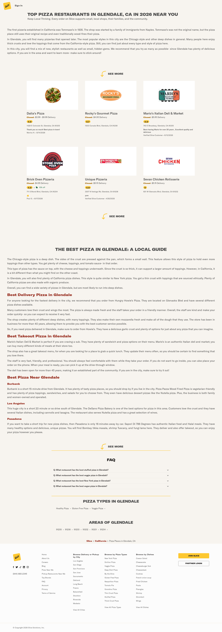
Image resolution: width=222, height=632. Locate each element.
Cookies (139, 574)
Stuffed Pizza (110, 597)
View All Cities (79, 610)
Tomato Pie (109, 585)
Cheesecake (141, 562)
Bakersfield (77, 592)
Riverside (77, 599)
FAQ (43, 581)
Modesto (76, 603)
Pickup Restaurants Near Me (53, 574)
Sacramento (78, 576)
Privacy (45, 589)
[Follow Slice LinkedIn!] (24, 567)
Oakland (76, 580)
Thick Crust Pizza (112, 601)
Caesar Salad (141, 558)
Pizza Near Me (47, 570)
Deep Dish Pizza (111, 570)
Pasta (138, 585)
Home (44, 554)
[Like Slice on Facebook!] (13, 567)
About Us (45, 558)
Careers (45, 562)
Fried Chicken (141, 581)
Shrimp (139, 593)
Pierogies (140, 589)
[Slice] (7, 6)
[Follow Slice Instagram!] (28, 567)
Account (45, 585)
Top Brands (46, 578)
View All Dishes (142, 607)
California (100, 541)
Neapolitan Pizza (111, 581)
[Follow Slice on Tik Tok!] (20, 567)
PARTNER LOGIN (193, 563)
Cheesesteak (141, 570)
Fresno (76, 588)
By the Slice (109, 574)
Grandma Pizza (111, 589)
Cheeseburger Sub (143, 566)
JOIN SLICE (193, 556)
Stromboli (140, 597)
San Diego (77, 565)
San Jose (76, 572)
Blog (43, 566)
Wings (138, 601)
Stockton (77, 596)
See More (115, 73)
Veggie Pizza (110, 566)
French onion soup (143, 578)
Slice (89, 541)
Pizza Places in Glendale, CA (122, 541)
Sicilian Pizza (110, 562)
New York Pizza (111, 558)
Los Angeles (78, 561)
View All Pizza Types (113, 607)
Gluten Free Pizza (112, 578)
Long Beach (78, 584)
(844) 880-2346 (20, 574)
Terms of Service (48, 593)
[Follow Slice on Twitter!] (17, 567)
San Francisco (79, 568)
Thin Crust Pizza (111, 593)
